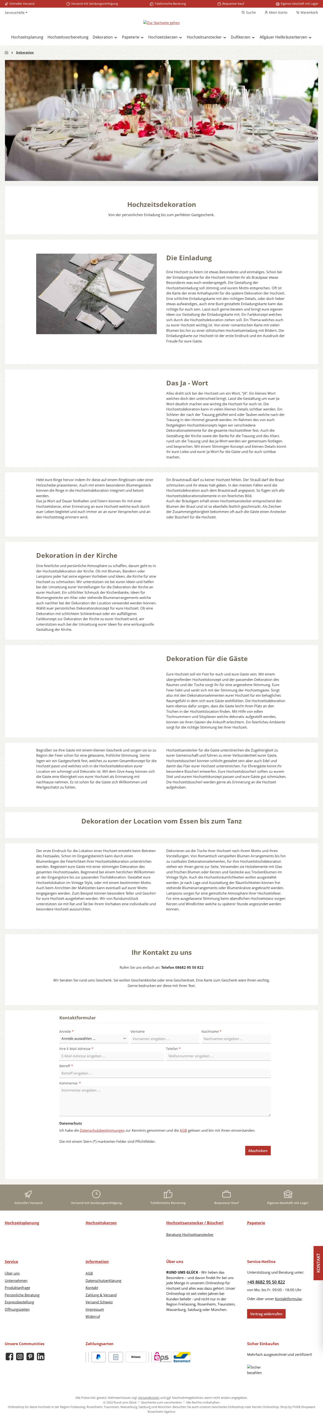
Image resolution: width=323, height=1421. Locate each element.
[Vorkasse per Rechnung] (136, 1357)
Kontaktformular (288, 1298)
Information (97, 1261)
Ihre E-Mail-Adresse (76, 1048)
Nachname (211, 1031)
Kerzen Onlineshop (265, 1407)
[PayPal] (98, 1357)
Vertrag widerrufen (266, 1313)
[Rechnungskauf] (115, 1357)
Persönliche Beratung (22, 1295)
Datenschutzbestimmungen (102, 1130)
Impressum (95, 1309)
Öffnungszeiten (17, 1309)
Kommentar (70, 1083)
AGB (183, 1130)
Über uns (12, 1273)
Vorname (138, 1031)
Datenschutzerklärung (103, 1280)
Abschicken (258, 1150)
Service (11, 1261)
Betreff (66, 1066)
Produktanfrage (17, 1287)
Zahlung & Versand (101, 1295)
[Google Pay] (151, 1357)
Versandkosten (148, 1397)
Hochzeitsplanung (22, 1222)
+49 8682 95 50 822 (266, 1282)
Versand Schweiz (99, 1302)
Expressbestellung (19, 1302)
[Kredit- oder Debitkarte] (148, 1357)
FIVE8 (296, 1407)
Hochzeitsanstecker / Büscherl (194, 1222)
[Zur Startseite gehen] (161, 22)
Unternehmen (16, 1280)
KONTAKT (318, 1263)
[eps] (162, 1357)
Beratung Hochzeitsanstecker (190, 1234)
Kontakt (92, 1287)
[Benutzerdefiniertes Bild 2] (88, 1357)
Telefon (173, 1048)
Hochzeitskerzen (101, 1222)
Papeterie (256, 1222)
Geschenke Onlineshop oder (232, 1407)
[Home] (7, 52)
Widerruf (93, 1316)
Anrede (66, 1031)
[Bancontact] (182, 1357)
